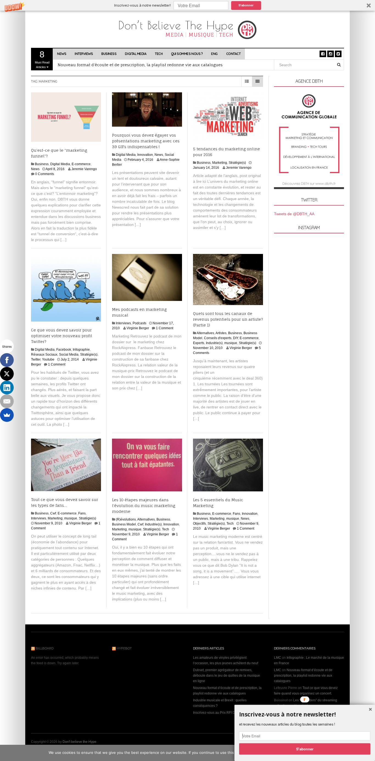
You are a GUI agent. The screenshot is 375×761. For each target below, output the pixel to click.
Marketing (219, 163)
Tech (159, 54)
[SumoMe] (7, 415)
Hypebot (124, 648)
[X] (7, 374)
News (61, 54)
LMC (277, 658)
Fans (82, 513)
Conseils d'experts (217, 338)
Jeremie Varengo (84, 169)
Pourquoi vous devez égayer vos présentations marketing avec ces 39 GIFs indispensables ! (146, 141)
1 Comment (56, 364)
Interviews (84, 54)
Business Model (124, 524)
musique (230, 343)
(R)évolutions (126, 519)
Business (108, 54)
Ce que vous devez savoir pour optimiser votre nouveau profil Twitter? (61, 336)
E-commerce (81, 164)
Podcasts (139, 323)
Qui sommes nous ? (187, 54)
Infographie (81, 350)
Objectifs (199, 523)
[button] (187, 5)
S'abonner (246, 5)
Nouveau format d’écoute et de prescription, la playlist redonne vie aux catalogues (140, 64)
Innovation (145, 155)
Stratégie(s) (237, 163)
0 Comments (44, 174)
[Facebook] (7, 360)
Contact (233, 54)
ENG (214, 54)
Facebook (63, 350)
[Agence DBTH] (309, 140)
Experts (198, 343)
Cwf (53, 513)
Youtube (48, 359)
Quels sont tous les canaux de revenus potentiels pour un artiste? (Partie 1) (228, 319)
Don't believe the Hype (79, 742)
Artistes (221, 333)
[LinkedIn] (7, 387)
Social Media (69, 354)
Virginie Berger (138, 328)
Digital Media (135, 54)
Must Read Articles (42, 59)
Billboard (45, 648)
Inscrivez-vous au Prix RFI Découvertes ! (223, 713)
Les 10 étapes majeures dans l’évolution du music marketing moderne (143, 505)
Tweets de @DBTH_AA (294, 214)
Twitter (35, 359)
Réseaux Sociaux (44, 354)
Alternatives (205, 333)
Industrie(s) (214, 343)
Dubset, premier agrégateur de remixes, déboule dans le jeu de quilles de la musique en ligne (226, 675)
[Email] (7, 401)
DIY (235, 338)
